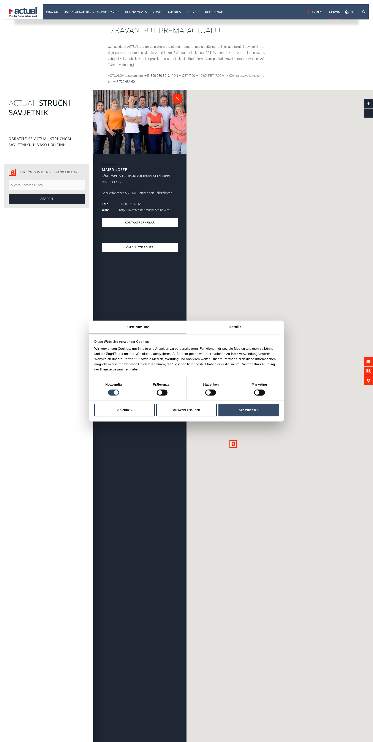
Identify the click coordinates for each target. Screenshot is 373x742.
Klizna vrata (136, 12)
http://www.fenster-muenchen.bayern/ (145, 210)
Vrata (158, 12)
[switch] (162, 392)
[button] (233, 444)
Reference (214, 12)
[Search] (363, 11)
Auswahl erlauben (186, 410)
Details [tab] (235, 327)
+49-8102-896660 (131, 204)
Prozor (52, 12)
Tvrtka (318, 12)
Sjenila (174, 12)
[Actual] (24, 12)
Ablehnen (124, 410)
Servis (334, 12)
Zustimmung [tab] (138, 327)
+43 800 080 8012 (156, 76)
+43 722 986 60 (124, 82)
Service (192, 12)
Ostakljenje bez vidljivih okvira (92, 12)
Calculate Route (139, 247)
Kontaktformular (140, 222)
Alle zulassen (249, 410)
